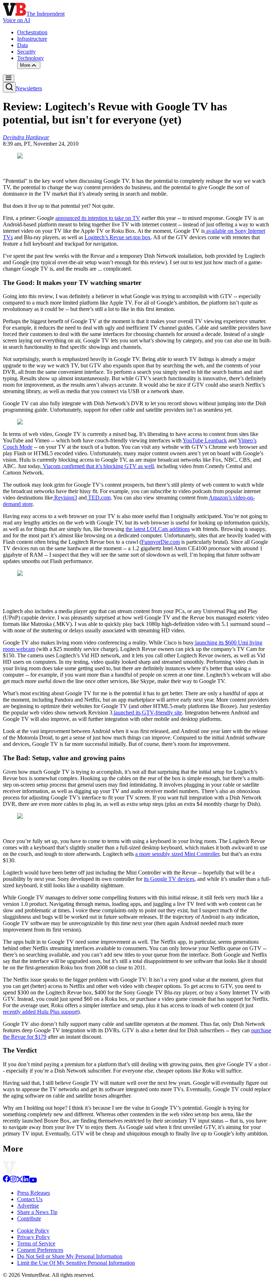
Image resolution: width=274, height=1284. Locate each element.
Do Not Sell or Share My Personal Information (69, 1256)
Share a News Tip (37, 1212)
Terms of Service (36, 1243)
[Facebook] (6, 1181)
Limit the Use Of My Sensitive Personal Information (76, 1263)
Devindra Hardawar (26, 137)
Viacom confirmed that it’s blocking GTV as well (97, 466)
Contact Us (29, 1199)
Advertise (28, 1206)
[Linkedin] (26, 1181)
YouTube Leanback (205, 440)
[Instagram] (13, 1181)
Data (22, 45)
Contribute (29, 1218)
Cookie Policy (33, 1231)
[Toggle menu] (8, 78)
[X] (19, 1181)
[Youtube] (33, 1181)
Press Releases (33, 1193)
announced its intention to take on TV (97, 218)
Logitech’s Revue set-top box (118, 237)
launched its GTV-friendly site (147, 712)
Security (26, 52)
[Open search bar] (9, 87)
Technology (30, 58)
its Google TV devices (169, 879)
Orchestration (32, 32)
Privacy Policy (33, 1237)
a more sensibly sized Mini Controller (177, 854)
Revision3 (65, 498)
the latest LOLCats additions (158, 529)
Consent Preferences (40, 1250)
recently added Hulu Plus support (40, 1012)
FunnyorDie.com (160, 542)
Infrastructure (32, 39)
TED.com (99, 498)
